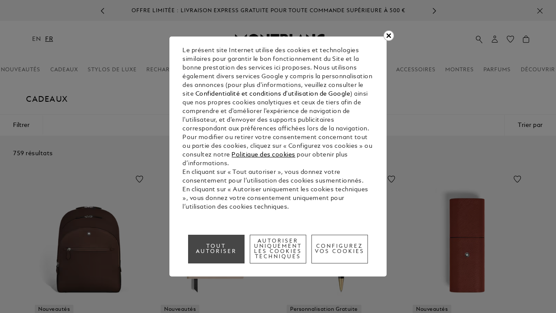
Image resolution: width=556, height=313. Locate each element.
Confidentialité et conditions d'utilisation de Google (273, 94)
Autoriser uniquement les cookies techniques (278, 249)
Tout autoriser (216, 249)
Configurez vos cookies (339, 249)
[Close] (389, 35)
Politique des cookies (263, 155)
